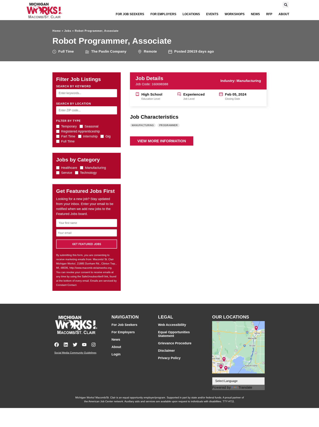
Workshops (235, 14)
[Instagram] (93, 344)
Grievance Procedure (174, 343)
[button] (286, 5)
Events (212, 14)
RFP (269, 14)
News (255, 14)
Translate (245, 387)
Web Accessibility (172, 325)
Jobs (67, 30)
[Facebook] (56, 344)
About (284, 14)
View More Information (161, 141)
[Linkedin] (66, 344)
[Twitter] (75, 344)
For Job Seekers (130, 14)
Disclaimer (166, 350)
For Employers (163, 14)
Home (56, 30)
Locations (191, 14)
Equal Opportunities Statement (174, 334)
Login (116, 354)
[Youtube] (84, 344)
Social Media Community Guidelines (75, 352)
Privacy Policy (169, 358)
